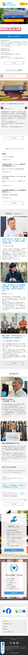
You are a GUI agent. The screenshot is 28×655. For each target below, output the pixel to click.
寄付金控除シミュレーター (13, 588)
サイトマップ (4, 638)
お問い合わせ (13, 639)
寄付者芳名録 (10, 580)
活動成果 (5, 626)
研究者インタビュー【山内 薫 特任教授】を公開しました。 (13, 58)
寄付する (22, 3)
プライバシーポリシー (20, 638)
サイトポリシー (11, 638)
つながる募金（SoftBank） (13, 545)
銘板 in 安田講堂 (11, 578)
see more (14, 62)
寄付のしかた (6, 621)
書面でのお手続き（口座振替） (14, 537)
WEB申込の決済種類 (12, 530)
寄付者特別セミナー (12, 582)
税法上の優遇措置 (11, 586)
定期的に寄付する (11, 541)
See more (14, 138)
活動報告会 (9, 584)
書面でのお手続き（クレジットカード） (14, 535)
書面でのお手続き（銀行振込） (14, 532)
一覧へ (25, 499)
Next (26, 108)
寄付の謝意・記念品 (7, 623)
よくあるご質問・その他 (8, 631)
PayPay (9, 543)
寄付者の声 (5, 629)
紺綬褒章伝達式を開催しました (7, 50)
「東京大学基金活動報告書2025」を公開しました (11, 54)
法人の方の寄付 (10, 539)
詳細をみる (14, 16)
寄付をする (14, 20)
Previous (2, 108)
